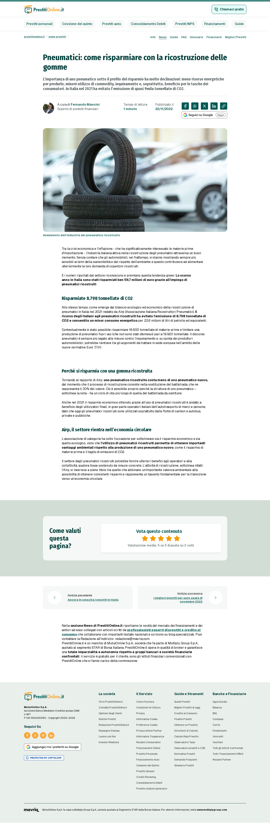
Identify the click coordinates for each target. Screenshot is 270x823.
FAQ (184, 37)
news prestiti (57, 36)
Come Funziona (145, 701)
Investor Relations (109, 742)
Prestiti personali (39, 24)
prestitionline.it (34, 36)
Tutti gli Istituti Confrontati (228, 748)
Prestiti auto (111, 24)
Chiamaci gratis (232, 9)
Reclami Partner (222, 759)
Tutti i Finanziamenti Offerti (228, 754)
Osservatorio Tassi (184, 742)
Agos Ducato (220, 701)
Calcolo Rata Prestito (186, 736)
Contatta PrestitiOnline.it (113, 707)
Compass (218, 719)
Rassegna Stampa (109, 730)
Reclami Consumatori (148, 742)
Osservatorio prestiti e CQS (189, 748)
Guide (239, 24)
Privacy (140, 713)
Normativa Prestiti (184, 754)
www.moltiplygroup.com (212, 809)
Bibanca (217, 707)
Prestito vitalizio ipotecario (151, 788)
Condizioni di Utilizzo (148, 707)
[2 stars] (153, 538)
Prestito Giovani (145, 771)
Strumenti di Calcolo (186, 730)
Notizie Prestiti (107, 719)
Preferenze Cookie (146, 725)
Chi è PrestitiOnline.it (111, 701)
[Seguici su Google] (204, 115)
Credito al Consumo (185, 713)
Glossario (196, 37)
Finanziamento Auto (147, 759)
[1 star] (145, 538)
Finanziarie (214, 37)
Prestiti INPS (184, 24)
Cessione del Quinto (147, 765)
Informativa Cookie (146, 719)
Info (153, 37)
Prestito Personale (146, 754)
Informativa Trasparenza (150, 736)
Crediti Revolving (146, 777)
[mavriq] (31, 810)
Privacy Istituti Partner (149, 730)
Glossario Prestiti (184, 765)
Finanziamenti (214, 24)
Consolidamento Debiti (148, 24)
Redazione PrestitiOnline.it (114, 725)
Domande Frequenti (185, 759)
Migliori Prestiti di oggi (187, 707)
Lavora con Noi (107, 736)
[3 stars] (161, 538)
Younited (218, 742)
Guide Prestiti (182, 701)
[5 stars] (177, 538)
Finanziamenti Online (148, 748)
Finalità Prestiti (183, 719)
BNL (215, 713)
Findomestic (220, 730)
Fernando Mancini (85, 104)
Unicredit (218, 736)
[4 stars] (169, 538)
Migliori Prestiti (235, 37)
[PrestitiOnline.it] (44, 696)
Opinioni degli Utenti (110, 713)
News (163, 37)
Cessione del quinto (77, 24)
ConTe (216, 725)
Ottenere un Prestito (186, 725)
